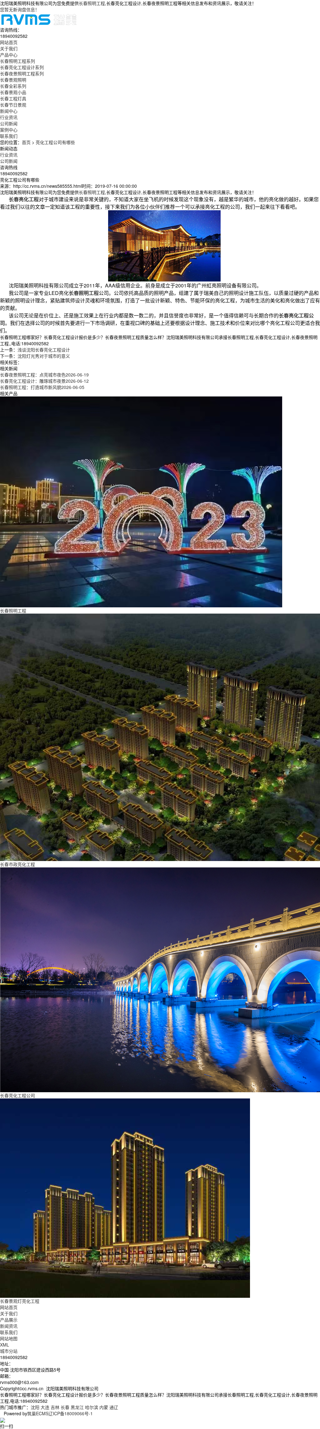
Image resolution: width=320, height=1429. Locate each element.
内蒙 (103, 1407)
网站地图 (9, 1338)
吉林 (55, 1407)
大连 (45, 1407)
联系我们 (9, 1332)
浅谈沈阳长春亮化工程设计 (44, 349)
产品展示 (9, 1320)
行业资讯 (9, 117)
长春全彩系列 (13, 86)
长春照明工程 (92, 3)
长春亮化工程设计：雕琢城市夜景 (44, 381)
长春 (65, 1407)
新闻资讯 (9, 1326)
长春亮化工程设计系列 (22, 67)
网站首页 (9, 1307)
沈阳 (35, 1407)
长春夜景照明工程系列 (22, 73)
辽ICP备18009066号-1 (70, 1413)
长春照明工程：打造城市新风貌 (42, 387)
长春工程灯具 (13, 98)
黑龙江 (77, 1407)
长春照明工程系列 (17, 61)
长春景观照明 (13, 80)
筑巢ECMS (37, 1413)
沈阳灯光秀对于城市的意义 (44, 356)
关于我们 (9, 1313)
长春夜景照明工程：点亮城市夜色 (44, 374)
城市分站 (9, 1351)
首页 (26, 142)
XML (4, 1345)
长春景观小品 (13, 92)
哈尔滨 (91, 1407)
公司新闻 (9, 123)
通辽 (113, 1407)
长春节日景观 (13, 105)
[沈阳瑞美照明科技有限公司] (39, 19)
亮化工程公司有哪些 (55, 142)
